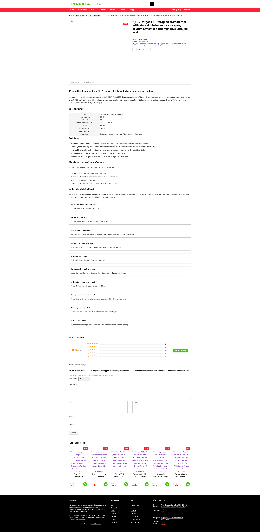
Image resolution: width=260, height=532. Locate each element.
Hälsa (92, 10)
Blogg (132, 10)
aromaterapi (147, 43)
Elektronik (82, 10)
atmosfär (153, 43)
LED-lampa (182, 43)
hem (172, 43)
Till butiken (85, 484)
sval (154, 45)
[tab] (75, 82)
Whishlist (133, 508)
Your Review (73, 385)
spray (151, 45)
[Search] (152, 4)
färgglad (168, 43)
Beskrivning (75, 82)
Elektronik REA (135, 519)
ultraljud (158, 45)
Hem (70, 15)
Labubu (133, 513)
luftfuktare (135, 45)
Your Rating (73, 379)
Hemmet (112, 10)
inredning (176, 43)
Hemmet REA (80, 15)
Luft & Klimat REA (94, 15)
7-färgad (141, 43)
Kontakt (187, 10)
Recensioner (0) (89, 82)
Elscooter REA (135, 516)
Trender (122, 10)
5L (137, 43)
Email (71, 425)
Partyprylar (175, 10)
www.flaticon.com (96, 524)
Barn (72, 10)
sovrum (147, 45)
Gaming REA (135, 522)
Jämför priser (135, 505)
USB (162, 45)
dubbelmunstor (161, 43)
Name (71, 417)
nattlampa (141, 45)
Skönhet (102, 10)
